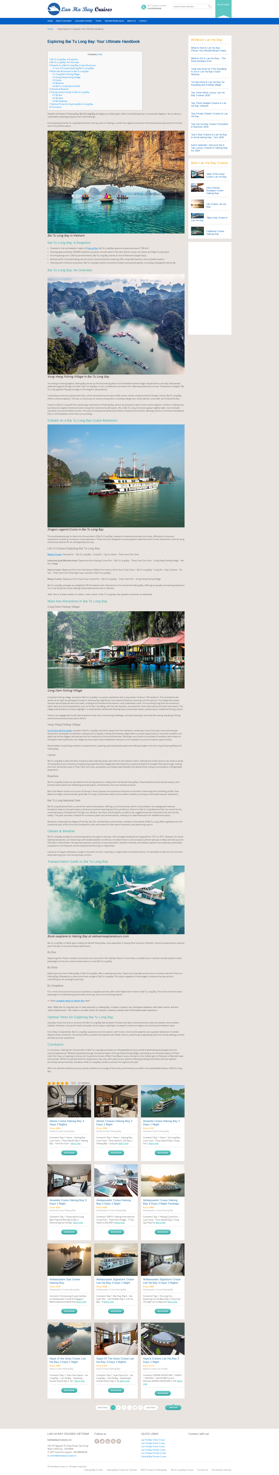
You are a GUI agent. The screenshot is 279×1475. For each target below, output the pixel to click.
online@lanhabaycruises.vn (63, 1455)
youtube (113, 1441)
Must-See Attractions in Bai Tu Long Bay (69, 71)
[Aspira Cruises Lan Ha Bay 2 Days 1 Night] (163, 1339)
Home (50, 21)
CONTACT (143, 21)
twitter (102, 1441)
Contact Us (202, 1469)
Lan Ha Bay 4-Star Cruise (153, 1443)
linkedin (107, 1441)
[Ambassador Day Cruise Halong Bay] (69, 1259)
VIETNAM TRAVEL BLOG (114, 21)
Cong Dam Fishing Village (66, 74)
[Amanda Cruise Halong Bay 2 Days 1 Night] (163, 1101)
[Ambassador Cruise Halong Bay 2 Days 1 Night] (116, 1180)
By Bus (57, 95)
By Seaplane (59, 101)
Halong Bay (92, 248)
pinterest (118, 1441)
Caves (56, 80)
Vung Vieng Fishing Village (66, 77)
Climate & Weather (59, 89)
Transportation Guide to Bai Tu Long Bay (69, 92)
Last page (150, 1407)
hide (100, 54)
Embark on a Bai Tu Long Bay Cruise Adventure (72, 65)
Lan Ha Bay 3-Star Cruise (153, 1439)
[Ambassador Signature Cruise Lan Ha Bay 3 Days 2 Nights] (163, 1259)
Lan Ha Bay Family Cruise (153, 1449)
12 (135, 1407)
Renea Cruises (54, 554)
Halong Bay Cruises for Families (122, 1469)
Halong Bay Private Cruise (153, 1456)
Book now (69, 1153)
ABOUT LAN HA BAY (64, 21)
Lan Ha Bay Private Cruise (153, 1453)
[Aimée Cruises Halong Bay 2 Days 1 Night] (116, 1101)
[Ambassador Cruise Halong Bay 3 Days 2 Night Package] (163, 1180)
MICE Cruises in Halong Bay (154, 1469)
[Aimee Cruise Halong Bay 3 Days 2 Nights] (69, 1101)
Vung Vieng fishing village (59, 730)
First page (103, 1407)
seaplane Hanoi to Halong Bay (70, 1000)
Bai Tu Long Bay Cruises (182, 1469)
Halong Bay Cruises (93, 1469)
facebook (96, 1441)
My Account (223, 4)
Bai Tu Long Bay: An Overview (64, 62)
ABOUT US (131, 21)
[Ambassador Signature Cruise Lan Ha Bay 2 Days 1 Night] (116, 1259)
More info (76, 1143)
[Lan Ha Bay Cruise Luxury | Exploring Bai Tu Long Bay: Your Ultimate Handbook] (79, 9)
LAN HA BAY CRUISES (83, 21)
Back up (173, 1407)
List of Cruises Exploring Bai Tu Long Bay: (73, 68)
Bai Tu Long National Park (66, 86)
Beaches (58, 83)
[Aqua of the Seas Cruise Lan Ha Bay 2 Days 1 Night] (69, 1339)
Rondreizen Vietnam (222, 1469)
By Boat (57, 98)
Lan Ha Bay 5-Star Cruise (153, 1446)
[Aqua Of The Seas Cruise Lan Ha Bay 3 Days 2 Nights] (116, 1339)
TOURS (98, 21)
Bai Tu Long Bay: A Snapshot (63, 59)
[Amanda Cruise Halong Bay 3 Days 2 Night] (69, 1180)
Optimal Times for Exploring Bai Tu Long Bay (71, 104)
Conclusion (55, 107)
